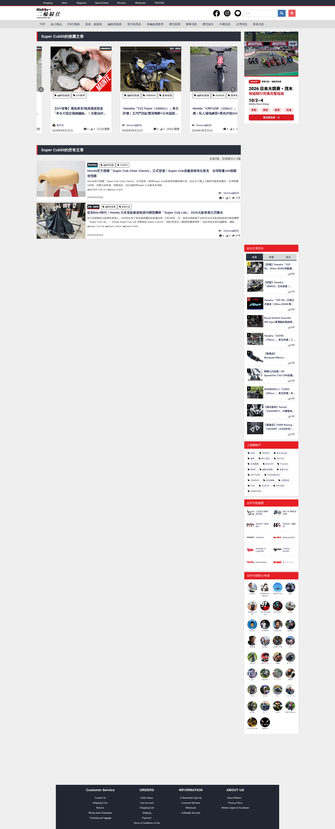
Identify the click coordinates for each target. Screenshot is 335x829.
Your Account (147, 803)
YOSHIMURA (273, 475)
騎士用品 (265, 458)
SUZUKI (265, 486)
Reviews (121, 3)
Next (233, 89)
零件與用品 (134, 24)
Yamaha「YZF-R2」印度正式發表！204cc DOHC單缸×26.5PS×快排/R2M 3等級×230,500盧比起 (279, 302)
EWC (252, 453)
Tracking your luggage (100, 818)
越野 (252, 458)
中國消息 (224, 24)
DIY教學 (66, 95)
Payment (146, 818)
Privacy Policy (235, 803)
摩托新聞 (174, 24)
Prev (41, 89)
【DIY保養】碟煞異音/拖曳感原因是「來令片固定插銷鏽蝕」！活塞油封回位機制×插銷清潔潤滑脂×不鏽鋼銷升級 (66, 111)
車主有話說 (282, 453)
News (64, 3)
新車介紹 (126, 207)
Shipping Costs (100, 803)
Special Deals (102, 3)
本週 (271, 257)
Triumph (284, 464)
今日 (254, 257)
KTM (252, 486)
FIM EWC (160, 3)
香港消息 (258, 24)
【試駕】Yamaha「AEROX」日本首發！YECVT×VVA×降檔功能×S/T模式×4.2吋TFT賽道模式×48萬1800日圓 (279, 284)
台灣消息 (241, 24)
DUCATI (280, 458)
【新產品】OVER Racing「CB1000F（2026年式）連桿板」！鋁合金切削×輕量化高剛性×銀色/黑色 (279, 427)
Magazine (81, 3)
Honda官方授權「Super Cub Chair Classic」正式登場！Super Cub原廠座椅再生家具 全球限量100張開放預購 (161, 173)
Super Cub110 (115, 226)
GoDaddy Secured (191, 813)
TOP (42, 24)
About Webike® (235, 798)
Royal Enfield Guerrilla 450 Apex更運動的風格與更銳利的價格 (279, 320)
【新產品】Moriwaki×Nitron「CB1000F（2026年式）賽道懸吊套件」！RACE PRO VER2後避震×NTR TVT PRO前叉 (280, 355)
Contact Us (100, 798)
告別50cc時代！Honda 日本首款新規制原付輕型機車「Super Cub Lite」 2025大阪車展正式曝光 (155, 212)
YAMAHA (137, 95)
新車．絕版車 (93, 24)
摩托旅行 (208, 24)
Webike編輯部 (120, 125)
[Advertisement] (271, 153)
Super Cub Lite (97, 226)
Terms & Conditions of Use (146, 823)
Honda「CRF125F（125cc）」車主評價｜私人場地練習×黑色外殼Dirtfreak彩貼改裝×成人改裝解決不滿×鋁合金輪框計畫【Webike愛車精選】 (206, 111)
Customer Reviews (190, 803)
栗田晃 (46, 125)
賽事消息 (191, 24)
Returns (100, 808)
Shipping (146, 813)
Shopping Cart (147, 808)
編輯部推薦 (115, 24)
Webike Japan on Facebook (235, 808)
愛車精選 (153, 95)
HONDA (206, 95)
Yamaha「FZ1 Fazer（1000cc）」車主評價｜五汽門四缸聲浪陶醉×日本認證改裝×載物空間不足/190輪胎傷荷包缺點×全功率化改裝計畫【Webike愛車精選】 (137, 111)
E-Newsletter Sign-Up (191, 798)
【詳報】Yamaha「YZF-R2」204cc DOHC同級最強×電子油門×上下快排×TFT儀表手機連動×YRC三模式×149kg (279, 266)
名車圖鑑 (254, 464)
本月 (288, 257)
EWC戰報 (74, 24)
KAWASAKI (255, 491)
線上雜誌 (56, 24)
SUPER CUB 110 (98, 190)
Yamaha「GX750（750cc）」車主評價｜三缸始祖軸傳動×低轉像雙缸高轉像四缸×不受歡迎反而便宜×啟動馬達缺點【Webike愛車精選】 (280, 338)
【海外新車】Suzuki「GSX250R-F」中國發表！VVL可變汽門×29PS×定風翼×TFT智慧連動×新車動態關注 (279, 409)
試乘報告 (285, 480)
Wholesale (140, 3)
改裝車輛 (270, 480)
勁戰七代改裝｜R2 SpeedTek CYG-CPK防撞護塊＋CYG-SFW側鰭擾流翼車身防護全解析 (279, 373)
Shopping (48, 3)
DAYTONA (255, 475)
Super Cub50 (116, 190)
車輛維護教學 (155, 24)
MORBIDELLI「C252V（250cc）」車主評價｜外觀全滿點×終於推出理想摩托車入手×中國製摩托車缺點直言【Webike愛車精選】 (280, 391)
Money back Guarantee (100, 813)
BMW (252, 469)
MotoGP (269, 464)
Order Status (146, 798)
